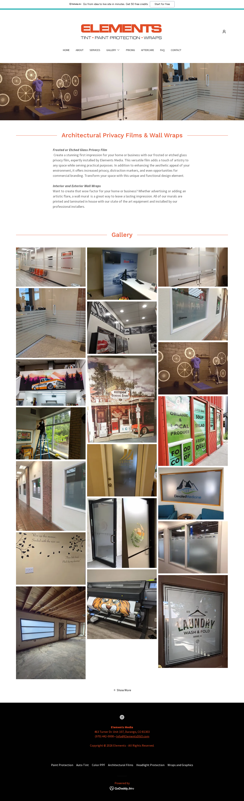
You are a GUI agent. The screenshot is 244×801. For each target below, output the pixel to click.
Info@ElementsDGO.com (132, 736)
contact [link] (176, 50)
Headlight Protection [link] (150, 765)
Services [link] (95, 50)
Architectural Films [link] (120, 765)
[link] (122, 31)
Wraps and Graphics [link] (180, 765)
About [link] (79, 50)
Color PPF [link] (98, 765)
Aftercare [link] (147, 50)
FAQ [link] (162, 50)
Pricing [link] (130, 50)
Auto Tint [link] (82, 765)
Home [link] (66, 50)
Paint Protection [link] (62, 765)
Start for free (162, 4)
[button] (224, 32)
